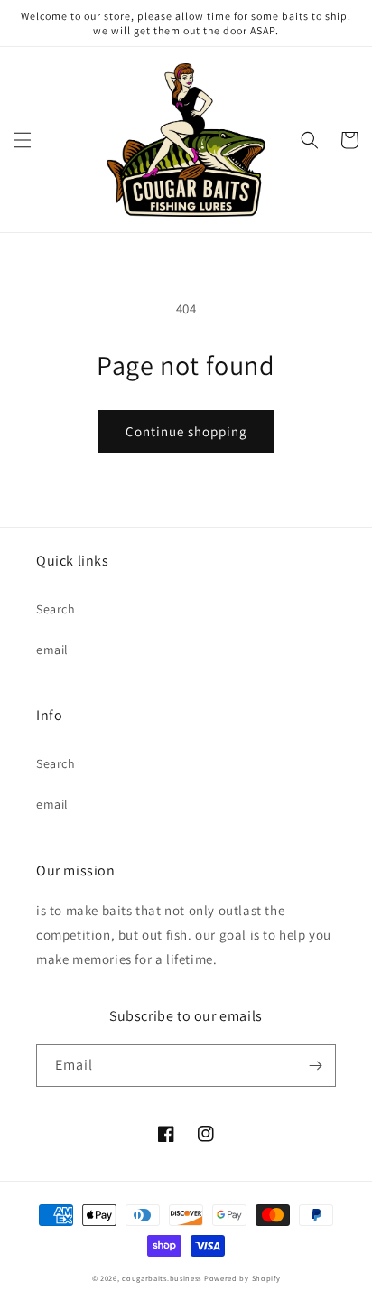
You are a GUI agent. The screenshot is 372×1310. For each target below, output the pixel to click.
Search (56, 609)
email (52, 649)
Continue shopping (186, 431)
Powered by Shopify (242, 1278)
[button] (22, 140)
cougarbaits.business (161, 1278)
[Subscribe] (315, 1065)
